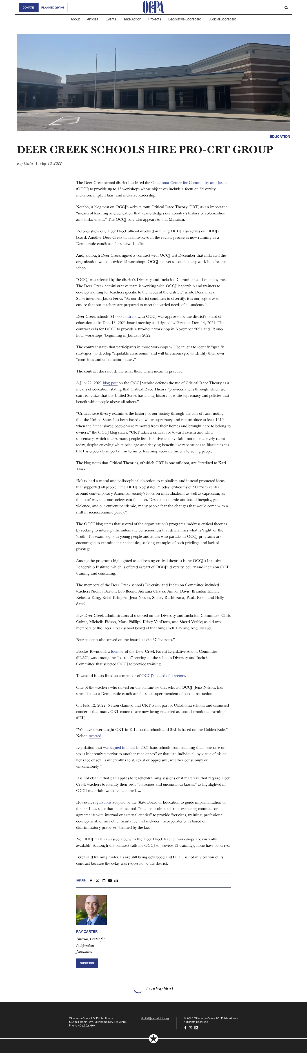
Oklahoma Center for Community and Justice (189, 182)
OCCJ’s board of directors (163, 675)
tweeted (95, 735)
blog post (110, 382)
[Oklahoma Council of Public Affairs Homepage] (153, 7)
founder (117, 651)
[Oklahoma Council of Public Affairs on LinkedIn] (196, 1027)
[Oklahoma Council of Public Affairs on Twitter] (191, 1027)
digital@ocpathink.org (155, 1018)
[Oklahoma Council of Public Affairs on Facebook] (185, 1027)
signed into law (122, 747)
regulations (102, 802)
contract (129, 316)
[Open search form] (286, 7)
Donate (28, 7)
